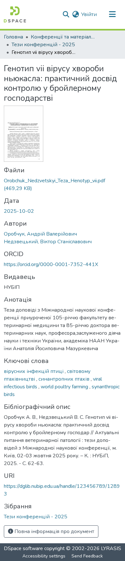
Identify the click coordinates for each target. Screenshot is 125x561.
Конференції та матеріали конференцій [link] (63, 36)
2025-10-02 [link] (19, 211)
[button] (15, 14)
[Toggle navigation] (112, 14)
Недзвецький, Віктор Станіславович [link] (48, 241)
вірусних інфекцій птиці (34, 371)
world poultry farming (65, 386)
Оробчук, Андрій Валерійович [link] (40, 233)
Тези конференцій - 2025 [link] (43, 44)
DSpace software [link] (23, 548)
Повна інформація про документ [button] (53, 531)
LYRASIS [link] (111, 548)
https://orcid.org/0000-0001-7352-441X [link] (51, 264)
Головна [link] (13, 36)
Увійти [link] (89, 14)
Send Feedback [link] (87, 556)
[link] (62, 184)
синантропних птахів (64, 379)
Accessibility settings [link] (43, 556)
